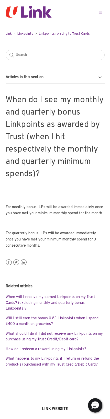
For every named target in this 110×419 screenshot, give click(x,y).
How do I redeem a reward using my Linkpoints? (46, 349)
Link (9, 34)
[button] (100, 12)
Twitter (16, 262)
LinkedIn (23, 262)
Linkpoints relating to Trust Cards (64, 34)
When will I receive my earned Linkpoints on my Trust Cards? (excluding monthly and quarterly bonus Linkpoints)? (50, 303)
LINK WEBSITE (55, 409)
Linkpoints (25, 34)
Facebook (9, 262)
